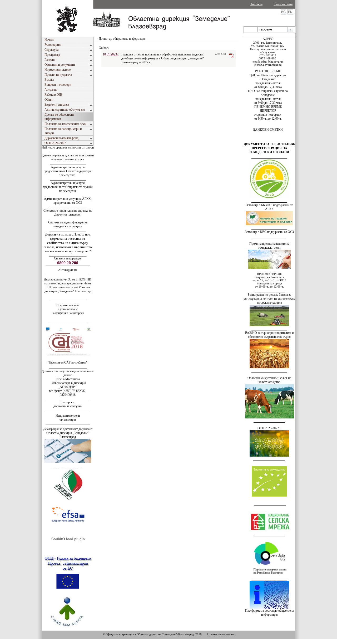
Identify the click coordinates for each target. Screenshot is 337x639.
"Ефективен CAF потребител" (67, 362)
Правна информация (220, 634)
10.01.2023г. (111, 54)
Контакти (256, 4)
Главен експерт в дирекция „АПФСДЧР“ (68, 385)
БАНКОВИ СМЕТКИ (268, 129)
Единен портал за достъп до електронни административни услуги (68, 157)
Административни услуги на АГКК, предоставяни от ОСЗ (67, 201)
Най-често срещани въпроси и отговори (68, 147)
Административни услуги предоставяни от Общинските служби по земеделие (67, 187)
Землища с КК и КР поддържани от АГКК (269, 207)
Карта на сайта (283, 4)
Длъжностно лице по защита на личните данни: (68, 373)
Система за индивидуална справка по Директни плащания (67, 212)
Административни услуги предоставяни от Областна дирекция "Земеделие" (68, 171)
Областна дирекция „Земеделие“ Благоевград (67, 435)
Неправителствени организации (68, 417)
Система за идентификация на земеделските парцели (67, 224)
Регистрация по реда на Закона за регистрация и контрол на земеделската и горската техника (269, 298)
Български (67, 402)
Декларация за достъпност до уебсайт (67, 429)
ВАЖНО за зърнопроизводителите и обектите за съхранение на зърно (269, 335)
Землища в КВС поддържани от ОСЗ (269, 232)
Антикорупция (67, 270)
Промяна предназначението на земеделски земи (269, 245)
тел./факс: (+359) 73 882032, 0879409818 (67, 393)
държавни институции (67, 406)
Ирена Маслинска (68, 379)
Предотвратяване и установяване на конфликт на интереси (68, 309)
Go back (104, 48)
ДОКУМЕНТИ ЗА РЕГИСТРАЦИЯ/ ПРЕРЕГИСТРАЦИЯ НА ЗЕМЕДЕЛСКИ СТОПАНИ (269, 148)
